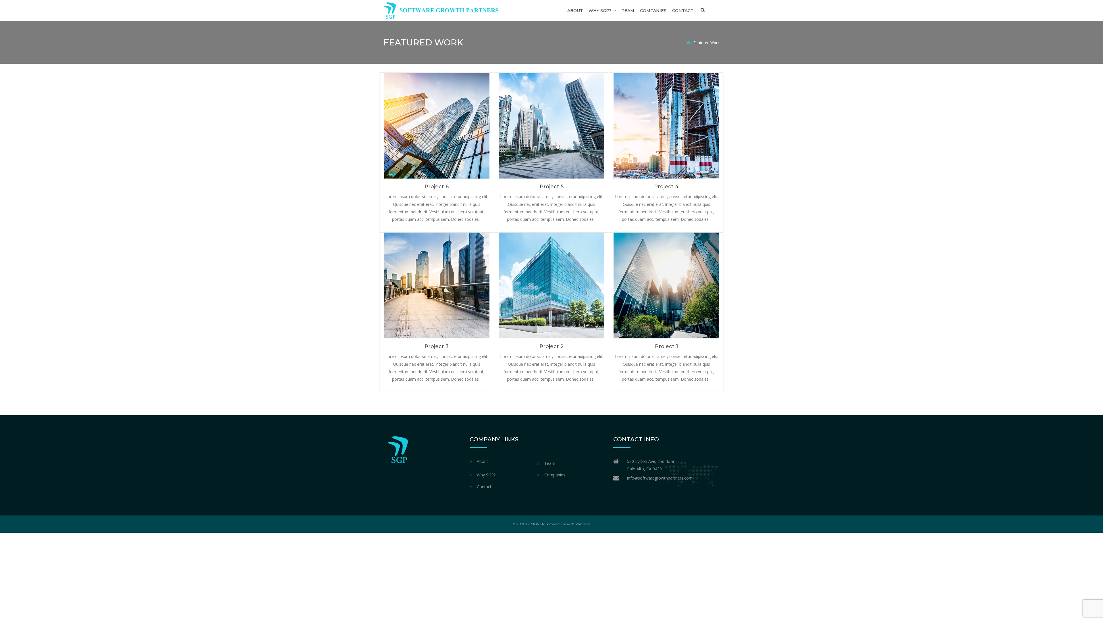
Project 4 (666, 186)
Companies (653, 10)
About (575, 10)
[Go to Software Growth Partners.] (688, 42)
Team (628, 10)
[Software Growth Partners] (440, 10)
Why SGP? (600, 10)
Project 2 (551, 346)
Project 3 (437, 346)
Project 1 (666, 346)
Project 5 (552, 186)
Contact (682, 10)
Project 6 (437, 186)
